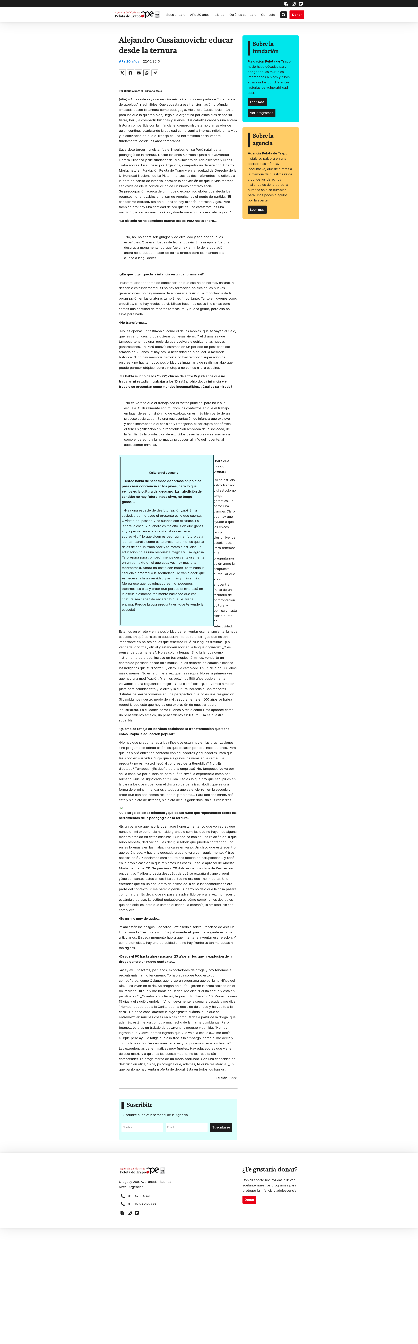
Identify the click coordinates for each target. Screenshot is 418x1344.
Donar (297, 15)
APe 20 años (199, 15)
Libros (219, 15)
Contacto (268, 15)
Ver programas (261, 113)
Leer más (257, 102)
